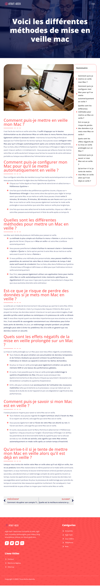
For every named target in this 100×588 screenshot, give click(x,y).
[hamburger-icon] (93, 4)
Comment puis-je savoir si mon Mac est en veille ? (85, 160)
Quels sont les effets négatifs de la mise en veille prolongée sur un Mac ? (85, 144)
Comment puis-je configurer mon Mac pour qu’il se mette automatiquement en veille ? (86, 94)
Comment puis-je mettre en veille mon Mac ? (85, 79)
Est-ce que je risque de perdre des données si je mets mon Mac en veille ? (86, 128)
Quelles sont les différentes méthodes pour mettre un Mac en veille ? (85, 112)
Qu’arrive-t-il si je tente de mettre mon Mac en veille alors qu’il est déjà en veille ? (86, 174)
